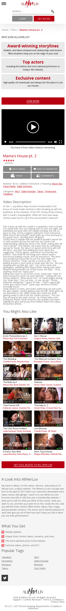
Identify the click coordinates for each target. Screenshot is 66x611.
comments (47, 175)
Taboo (40, 191)
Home (5, 29)
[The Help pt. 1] (48, 387)
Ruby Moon (22, 454)
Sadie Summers (24, 186)
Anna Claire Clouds (43, 384)
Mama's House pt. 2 (31, 29)
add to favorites (47, 169)
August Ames (40, 338)
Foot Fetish (39, 568)
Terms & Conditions (53, 600)
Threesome (50, 191)
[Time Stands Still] (17, 387)
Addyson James (10, 408)
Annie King (39, 408)
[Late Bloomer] (48, 410)
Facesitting (7, 560)
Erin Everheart (21, 338)
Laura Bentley (9, 454)
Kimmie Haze (23, 361)
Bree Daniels (20, 384)
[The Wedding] (17, 340)
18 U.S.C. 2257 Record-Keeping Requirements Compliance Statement (33, 607)
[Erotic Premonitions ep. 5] (17, 317)
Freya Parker (9, 186)
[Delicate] (48, 364)
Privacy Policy (57, 602)
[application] (33, 127)
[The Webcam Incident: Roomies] (48, 340)
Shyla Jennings (24, 431)
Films (14, 29)
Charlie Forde (9, 361)
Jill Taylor (52, 431)
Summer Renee (26, 408)
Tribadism (8, 194)
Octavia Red (52, 408)
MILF (17, 191)
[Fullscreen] (60, 141)
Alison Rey (57, 183)
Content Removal (32, 600)
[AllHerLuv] (33, 4)
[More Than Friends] (48, 433)
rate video (19, 169)
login (22, 18)
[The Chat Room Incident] (17, 410)
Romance (6, 564)
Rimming (38, 564)
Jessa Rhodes (56, 361)
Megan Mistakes (42, 454)
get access (44, 18)
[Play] (5, 141)
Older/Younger (28, 191)
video (19, 175)
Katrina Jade (54, 338)
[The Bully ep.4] (17, 364)
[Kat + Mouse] (48, 317)
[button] (33, 127)
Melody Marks (57, 454)
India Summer (9, 431)
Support (17, 600)
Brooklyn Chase (41, 361)
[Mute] (55, 141)
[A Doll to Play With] (17, 433)
